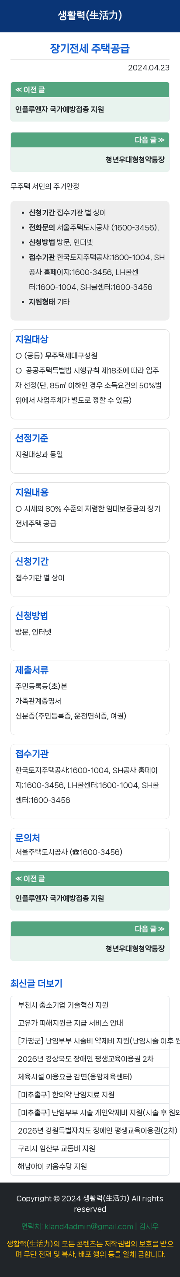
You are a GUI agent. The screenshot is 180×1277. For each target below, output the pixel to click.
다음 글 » (150, 140)
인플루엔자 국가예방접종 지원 (59, 109)
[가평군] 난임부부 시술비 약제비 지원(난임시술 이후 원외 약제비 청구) (94, 1041)
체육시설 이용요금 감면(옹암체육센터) (75, 1077)
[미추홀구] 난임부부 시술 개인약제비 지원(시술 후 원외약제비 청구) (94, 1113)
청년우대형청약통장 (135, 160)
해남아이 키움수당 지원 (52, 1166)
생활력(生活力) (90, 15)
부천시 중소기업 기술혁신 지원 (63, 1005)
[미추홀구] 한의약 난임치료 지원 (66, 1095)
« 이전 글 (30, 90)
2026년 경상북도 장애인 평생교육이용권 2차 (86, 1059)
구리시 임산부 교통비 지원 (56, 1148)
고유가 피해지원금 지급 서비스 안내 (70, 1023)
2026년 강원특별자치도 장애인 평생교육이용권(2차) (94, 1130)
